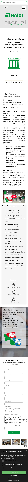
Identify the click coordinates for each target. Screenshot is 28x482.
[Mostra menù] (24, 8)
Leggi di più (11, 458)
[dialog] (14, 465)
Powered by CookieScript (14, 480)
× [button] (26, 450)
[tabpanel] (14, 15)
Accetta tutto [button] (14, 472)
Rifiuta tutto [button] (14, 475)
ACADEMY (3, 30)
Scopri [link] (14, 76)
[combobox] (14, 2)
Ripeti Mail (7, 396)
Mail (5, 390)
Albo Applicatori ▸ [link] (14, 82)
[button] (6, 442)
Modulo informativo (14, 302)
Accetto (8, 424)
